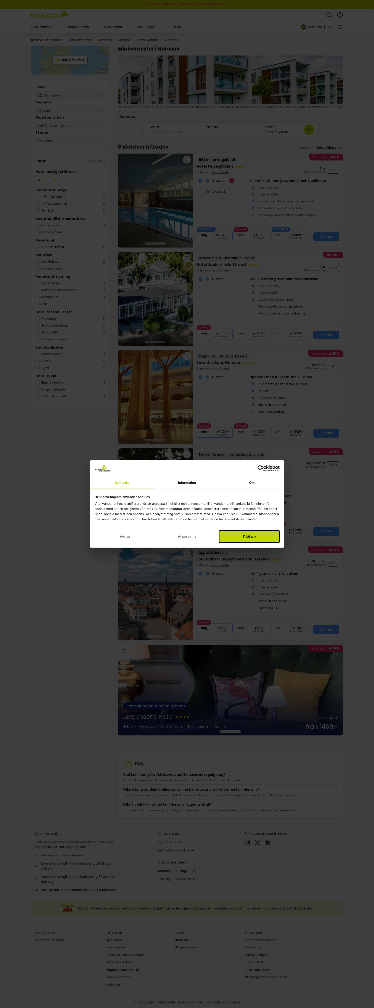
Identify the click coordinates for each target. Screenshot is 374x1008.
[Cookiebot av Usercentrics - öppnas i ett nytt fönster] (261, 468)
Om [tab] (252, 482)
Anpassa (184, 536)
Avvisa (125, 536)
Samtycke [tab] (122, 482)
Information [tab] (187, 482)
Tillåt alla (249, 536)
